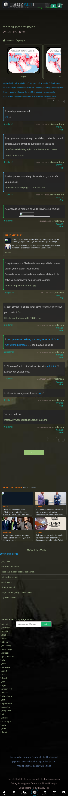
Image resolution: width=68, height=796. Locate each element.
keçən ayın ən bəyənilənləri (46, 87)
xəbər (46, 761)
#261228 (59, 430)
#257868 (59, 403)
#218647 (59, 127)
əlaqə (54, 757)
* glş (19, 312)
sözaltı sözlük (8, 83)
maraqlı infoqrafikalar (19, 27)
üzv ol (34, 452)
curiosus (59, 292)
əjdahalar (10, 40)
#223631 (59, 165)
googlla (21, 40)
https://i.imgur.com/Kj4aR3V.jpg (20, 285)
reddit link (51, 366)
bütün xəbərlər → (30, 488)
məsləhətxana (36, 549)
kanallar (7, 619)
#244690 (59, 355)
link (7, 117)
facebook (36, 757)
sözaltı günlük (20, 83)
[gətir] (53, 6)
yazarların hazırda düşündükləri (22, 92)
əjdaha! (8, 124)
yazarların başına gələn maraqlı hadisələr (18, 87)
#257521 (59, 382)
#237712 (59, 295)
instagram (25, 757)
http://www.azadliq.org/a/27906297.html (25, 187)
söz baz (47, 766)
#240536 (59, 328)
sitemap (37, 761)
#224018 (59, 198)
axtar (46, 624)
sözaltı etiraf (31, 83)
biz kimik (14, 757)
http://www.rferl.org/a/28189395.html (22, 318)
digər (61, 4)
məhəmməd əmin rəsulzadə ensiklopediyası (39, 96)
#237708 (59, 224)
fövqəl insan (58, 221)
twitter (46, 757)
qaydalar (16, 761)
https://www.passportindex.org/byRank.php (25, 419)
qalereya (37, 766)
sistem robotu (57, 124)
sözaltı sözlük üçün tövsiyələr (49, 83)
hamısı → (8, 252)
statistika (27, 761)
